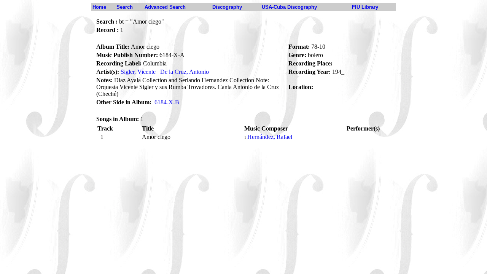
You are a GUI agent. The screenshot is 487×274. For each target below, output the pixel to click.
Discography (227, 7)
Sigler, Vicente (138, 71)
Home (99, 7)
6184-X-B (166, 102)
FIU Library (365, 7)
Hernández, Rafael (269, 137)
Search (124, 7)
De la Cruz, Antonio (184, 71)
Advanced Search (165, 7)
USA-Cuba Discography (289, 7)
